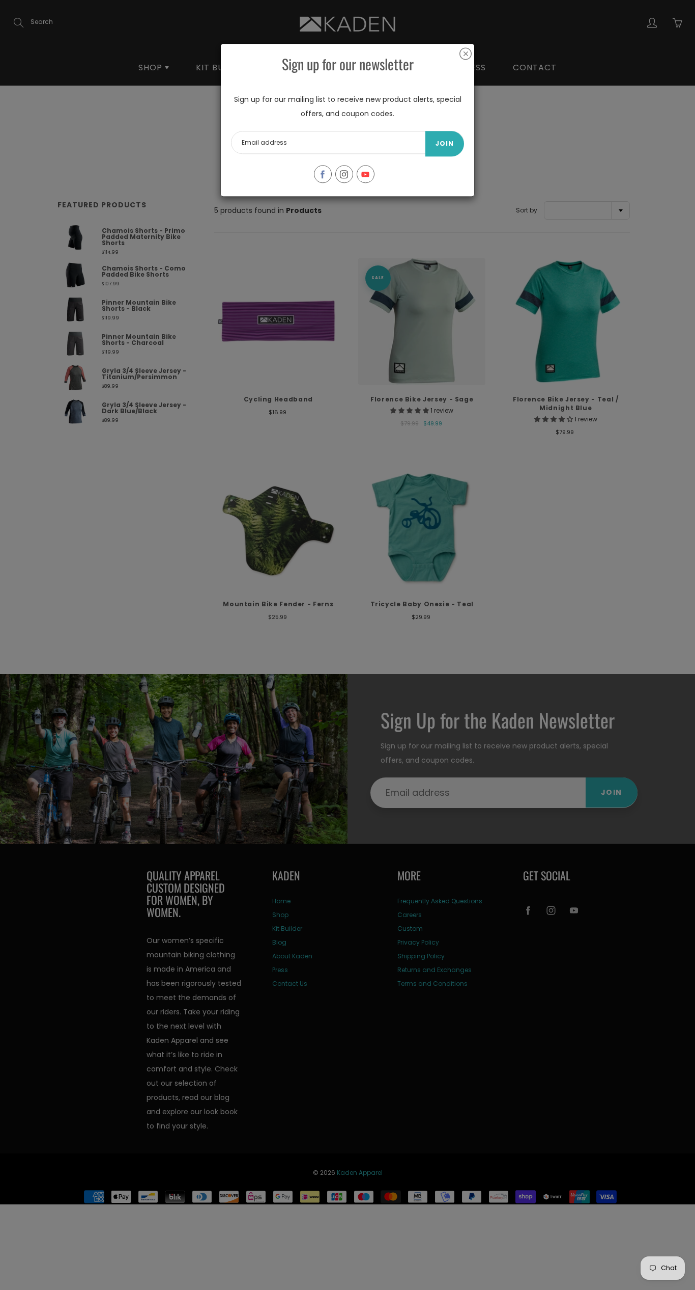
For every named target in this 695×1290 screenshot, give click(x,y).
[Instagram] (344, 174)
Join (445, 143)
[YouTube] (365, 174)
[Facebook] (323, 174)
